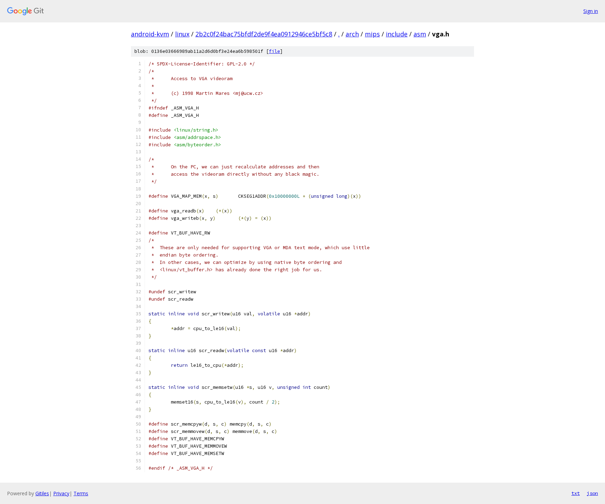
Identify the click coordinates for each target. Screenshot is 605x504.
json (592, 493)
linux (182, 34)
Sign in (590, 11)
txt (575, 493)
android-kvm (150, 34)
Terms (81, 493)
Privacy (61, 493)
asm (419, 34)
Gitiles (42, 493)
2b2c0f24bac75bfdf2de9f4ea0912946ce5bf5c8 (263, 34)
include (397, 34)
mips (372, 34)
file (274, 51)
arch (352, 34)
